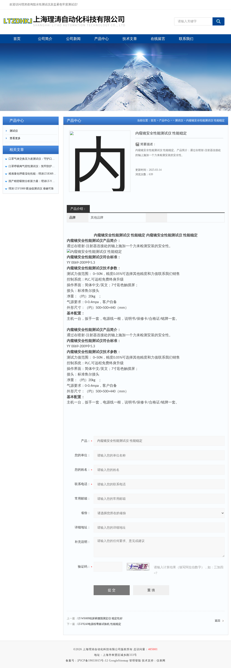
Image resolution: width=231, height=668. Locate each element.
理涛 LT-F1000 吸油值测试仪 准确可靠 (31, 188)
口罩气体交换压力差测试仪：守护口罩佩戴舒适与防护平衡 (32, 158)
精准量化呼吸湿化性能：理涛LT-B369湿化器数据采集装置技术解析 (32, 173)
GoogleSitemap (118, 660)
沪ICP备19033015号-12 (92, 660)
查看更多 (15, 138)
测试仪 (14, 130)
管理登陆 (135, 660)
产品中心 (164, 120)
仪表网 (161, 660)
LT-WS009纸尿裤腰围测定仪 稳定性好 (100, 618)
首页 (153, 120)
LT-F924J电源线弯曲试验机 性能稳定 (99, 624)
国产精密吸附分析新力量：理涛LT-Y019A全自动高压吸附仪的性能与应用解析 (32, 181)
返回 (217, 620)
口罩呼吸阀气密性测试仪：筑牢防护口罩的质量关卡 (32, 166)
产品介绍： (78, 208)
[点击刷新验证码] (138, 567)
